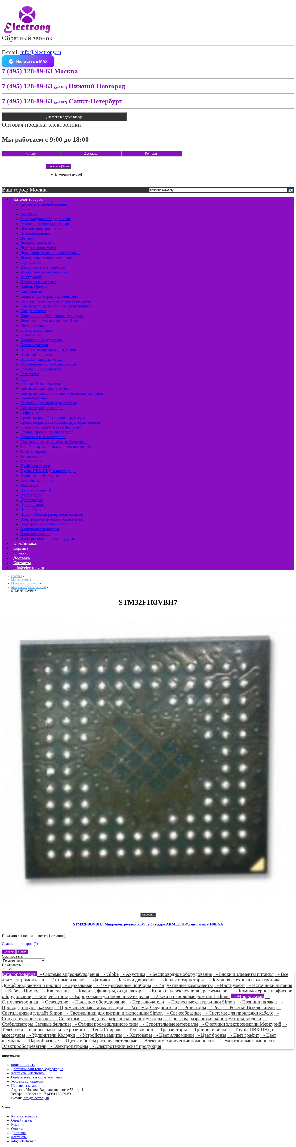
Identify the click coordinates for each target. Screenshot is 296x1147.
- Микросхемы (247, 996)
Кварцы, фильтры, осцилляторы (49, 296)
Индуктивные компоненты (44, 272)
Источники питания (38, 281)
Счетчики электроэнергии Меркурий (53, 441)
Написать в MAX (32, 61)
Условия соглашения (27, 1081)
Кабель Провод (33, 286)
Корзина (17, 1124)
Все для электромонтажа (42, 228)
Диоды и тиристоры (38, 248)
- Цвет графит (243, 1035)
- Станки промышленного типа (105, 1024)
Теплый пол (31, 456)
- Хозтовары (137, 1035)
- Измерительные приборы (122, 985)
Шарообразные (33, 509)
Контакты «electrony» (28, 1073)
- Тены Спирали (104, 1029)
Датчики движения (37, 243)
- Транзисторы (170, 1029)
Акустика (28, 214)
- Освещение (53, 1001)
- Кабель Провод (21, 990)
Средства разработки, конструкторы (52, 417)
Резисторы (29, 373)
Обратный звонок (27, 38)
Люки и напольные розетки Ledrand (52, 320)
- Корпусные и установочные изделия (109, 996)
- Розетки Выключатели (249, 1007)
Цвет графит (31, 499)
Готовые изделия (35, 233)
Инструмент (31, 277)
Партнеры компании (27, 1085)
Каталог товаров (28, 199)
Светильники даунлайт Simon (47, 388)
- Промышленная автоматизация (88, 1007)
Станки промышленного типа (47, 432)
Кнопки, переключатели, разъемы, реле (55, 301)
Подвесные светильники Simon (48, 349)
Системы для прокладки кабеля (48, 403)
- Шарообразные (40, 1040)
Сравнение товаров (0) (20, 944)
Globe (25, 209)
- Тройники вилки (208, 1029)
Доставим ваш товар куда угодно (37, 1069)
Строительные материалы (43, 436)
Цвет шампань (33, 504)
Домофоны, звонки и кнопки (46, 257)
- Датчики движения (133, 979)
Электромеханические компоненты (51, 519)
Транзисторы (31, 461)
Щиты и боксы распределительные (51, 514)
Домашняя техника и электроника (50, 252)
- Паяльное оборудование (97, 1001)
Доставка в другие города (64, 117)
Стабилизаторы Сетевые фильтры (50, 427)
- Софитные (66, 1018)
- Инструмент (229, 985)
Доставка (90, 153)
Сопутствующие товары (41, 407)
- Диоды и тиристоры (180, 979)
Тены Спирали (33, 451)
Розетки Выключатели (40, 383)
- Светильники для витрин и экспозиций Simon (113, 1012)
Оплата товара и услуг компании (37, 1077)
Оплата (17, 1129)
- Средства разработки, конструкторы (121, 1018)
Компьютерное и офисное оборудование (56, 306)
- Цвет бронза (210, 1035)
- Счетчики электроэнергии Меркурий (240, 1024)
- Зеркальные (77, 985)
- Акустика (132, 974)
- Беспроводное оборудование (179, 974)
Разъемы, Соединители (41, 369)
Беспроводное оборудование (45, 218)
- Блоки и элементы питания (243, 974)
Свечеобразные (34, 398)
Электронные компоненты (44, 524)
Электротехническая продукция (48, 538)
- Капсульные (55, 990)
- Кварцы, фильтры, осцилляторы (108, 990)
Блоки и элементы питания (44, 223)
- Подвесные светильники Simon (200, 1001)
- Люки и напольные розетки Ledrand (190, 996)
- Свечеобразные (182, 1012)
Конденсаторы (33, 310)
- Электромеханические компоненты (177, 1040)
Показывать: (12, 965)
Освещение (30, 335)
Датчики (28, 238)
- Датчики (98, 979)
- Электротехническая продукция (125, 1046)
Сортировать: (12, 956)
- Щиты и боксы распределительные (98, 1040)
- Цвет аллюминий (173, 1035)
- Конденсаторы (50, 996)
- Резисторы (192, 1007)
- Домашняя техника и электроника (242, 979)
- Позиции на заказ (256, 1001)
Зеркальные (30, 262)
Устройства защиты (38, 480)
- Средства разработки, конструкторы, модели (212, 1018)
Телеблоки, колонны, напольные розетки (57, 446)
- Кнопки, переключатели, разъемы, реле (188, 990)
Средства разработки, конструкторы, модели (60, 422)
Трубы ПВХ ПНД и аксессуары (48, 470)
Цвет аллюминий (35, 490)
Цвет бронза (31, 495)
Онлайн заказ (21, 1120)
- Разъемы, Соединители (150, 1007)
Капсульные (31, 291)
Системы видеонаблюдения (44, 204)
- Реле (214, 1007)
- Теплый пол (138, 1029)
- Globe (109, 974)
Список (9, 952)
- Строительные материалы (168, 1024)
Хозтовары (30, 485)
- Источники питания (269, 985)
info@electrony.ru (40, 52)
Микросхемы (32, 325)
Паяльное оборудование (41, 340)
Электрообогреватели (39, 529)
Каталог (31, 153)
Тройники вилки (35, 466)
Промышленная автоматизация (48, 364)
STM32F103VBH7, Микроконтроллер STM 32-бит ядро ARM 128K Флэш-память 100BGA (148, 924)
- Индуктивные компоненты (182, 985)
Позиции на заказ (36, 354)
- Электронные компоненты (247, 1040)
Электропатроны (35, 533)
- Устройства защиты (99, 1035)
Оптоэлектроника (36, 330)
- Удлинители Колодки (50, 1035)
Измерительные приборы (42, 267)
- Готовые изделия (65, 979)
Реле (24, 378)
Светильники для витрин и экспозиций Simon (61, 393)
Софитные (29, 412)
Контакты (151, 153)
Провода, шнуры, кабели (42, 359)
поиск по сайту (23, 1065)
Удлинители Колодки (39, 475)
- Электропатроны (67, 1046)
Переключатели (34, 344)
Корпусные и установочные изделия (52, 315)
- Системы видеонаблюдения (68, 974)
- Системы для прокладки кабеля (237, 1012)
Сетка (22, 952)
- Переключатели (145, 1001)
